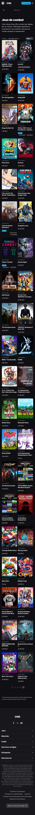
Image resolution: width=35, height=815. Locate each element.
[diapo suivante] (23, 687)
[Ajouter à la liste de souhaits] (15, 42)
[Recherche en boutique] (4, 10)
